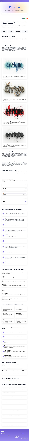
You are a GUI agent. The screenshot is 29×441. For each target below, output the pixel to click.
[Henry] (14, 219)
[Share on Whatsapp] (24, 18)
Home (1, 18)
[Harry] (14, 246)
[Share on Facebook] (22, 18)
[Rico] (14, 262)
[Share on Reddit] (27, 18)
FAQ (8, 436)
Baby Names (4, 18)
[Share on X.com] (23, 18)
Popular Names (16, 437)
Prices (9, 434)
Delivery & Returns (17, 436)
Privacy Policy (16, 434)
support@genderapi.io (24, 434)
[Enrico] (14, 213)
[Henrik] (14, 224)
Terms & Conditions (17, 435)
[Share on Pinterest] (26, 18)
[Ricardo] (14, 257)
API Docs (9, 435)
